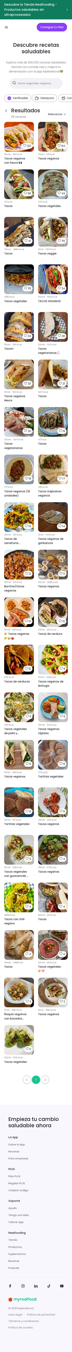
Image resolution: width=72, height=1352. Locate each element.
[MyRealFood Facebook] (10, 1286)
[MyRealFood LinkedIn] (36, 1286)
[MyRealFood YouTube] (62, 1286)
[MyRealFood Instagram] (23, 1286)
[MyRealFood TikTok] (49, 1286)
